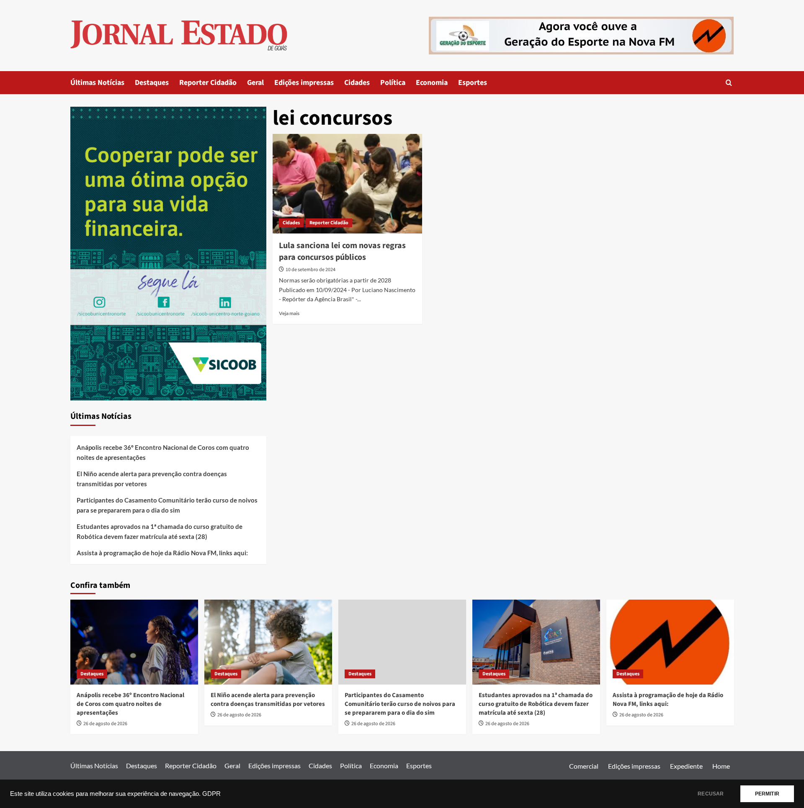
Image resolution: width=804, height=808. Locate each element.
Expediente (686, 766)
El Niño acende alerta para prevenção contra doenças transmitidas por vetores (152, 478)
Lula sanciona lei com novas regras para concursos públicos (342, 251)
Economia (432, 82)
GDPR (211, 793)
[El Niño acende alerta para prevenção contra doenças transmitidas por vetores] (268, 642)
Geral (255, 82)
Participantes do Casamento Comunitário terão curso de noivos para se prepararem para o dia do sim (167, 505)
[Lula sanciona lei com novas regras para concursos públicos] (347, 183)
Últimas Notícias (97, 82)
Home (721, 766)
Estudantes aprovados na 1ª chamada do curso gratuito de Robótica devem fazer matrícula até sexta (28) (159, 531)
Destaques (152, 82)
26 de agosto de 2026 (105, 723)
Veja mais (289, 313)
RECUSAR (711, 794)
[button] (729, 82)
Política (392, 82)
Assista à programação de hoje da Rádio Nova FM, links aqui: (162, 553)
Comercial (583, 766)
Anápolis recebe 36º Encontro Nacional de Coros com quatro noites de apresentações (163, 452)
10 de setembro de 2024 (310, 269)
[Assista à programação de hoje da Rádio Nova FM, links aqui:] (670, 642)
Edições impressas (304, 82)
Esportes (472, 82)
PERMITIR (767, 794)
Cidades (357, 82)
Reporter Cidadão (208, 82)
